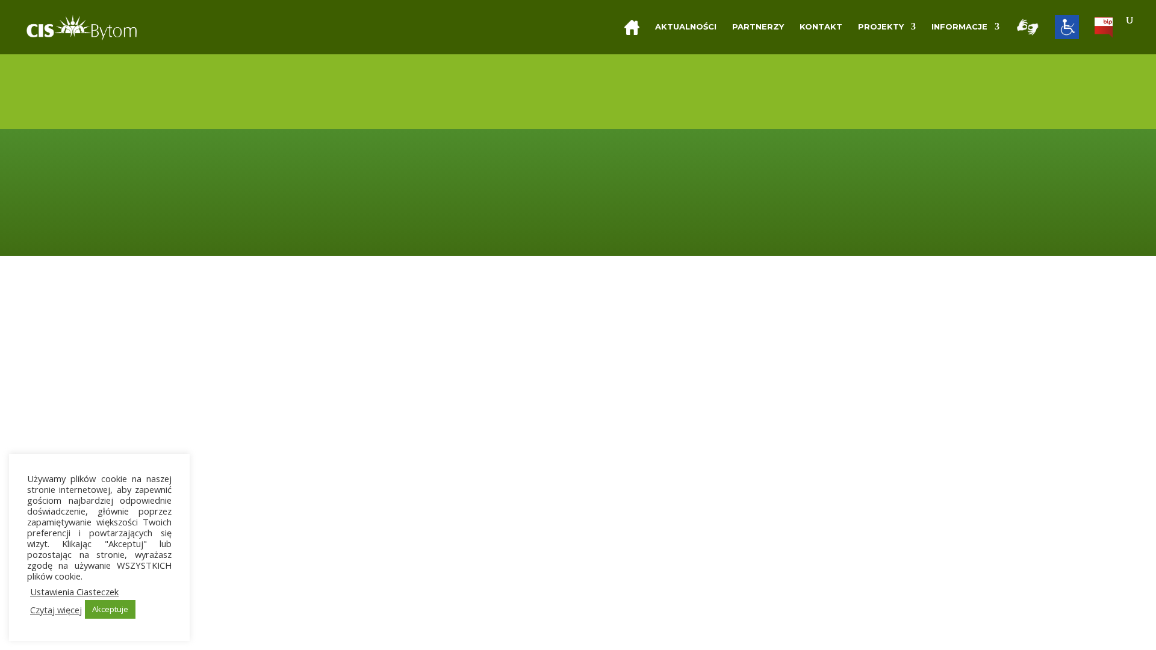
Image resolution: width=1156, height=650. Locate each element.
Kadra (508, 185)
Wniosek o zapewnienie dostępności (789, 217)
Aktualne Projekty (535, 201)
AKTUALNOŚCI (685, 26)
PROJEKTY (881, 26)
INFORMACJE (959, 26)
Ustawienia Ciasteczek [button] (74, 591)
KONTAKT (821, 26)
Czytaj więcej (56, 609)
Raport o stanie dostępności (772, 201)
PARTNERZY (758, 26)
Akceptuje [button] (110, 609)
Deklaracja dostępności (761, 185)
